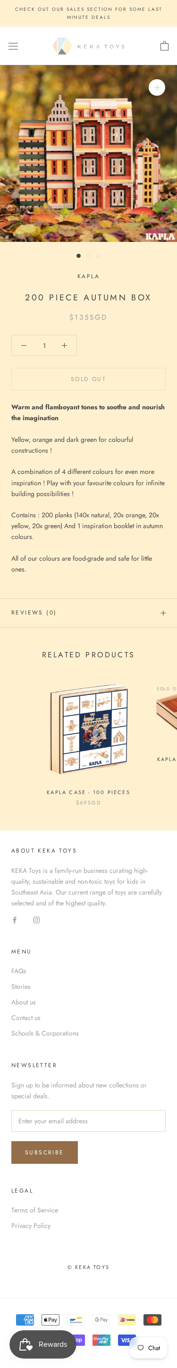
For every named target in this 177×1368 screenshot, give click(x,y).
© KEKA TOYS (88, 1267)
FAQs (18, 971)
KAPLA (88, 276)
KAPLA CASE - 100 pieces (88, 792)
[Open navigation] (13, 46)
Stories (21, 986)
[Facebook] (14, 919)
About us (23, 1002)
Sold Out (88, 379)
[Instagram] (36, 919)
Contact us (26, 1017)
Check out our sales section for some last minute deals (88, 13)
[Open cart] (164, 46)
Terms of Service (34, 1210)
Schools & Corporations (45, 1033)
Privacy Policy (31, 1225)
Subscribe (44, 1152)
